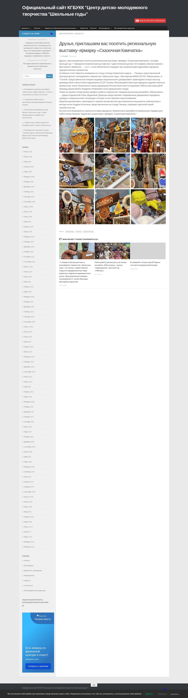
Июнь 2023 (28, 337)
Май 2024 (27, 282)
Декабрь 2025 (29, 187)
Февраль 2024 (29, 297)
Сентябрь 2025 (29, 202)
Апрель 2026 (29, 167)
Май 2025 (27, 222)
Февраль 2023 (29, 357)
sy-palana (64, 56)
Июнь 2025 (28, 217)
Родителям (84, 28)
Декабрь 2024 (29, 247)
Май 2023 (27, 342)
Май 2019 (27, 477)
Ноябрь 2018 (29, 487)
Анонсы (27, 561)
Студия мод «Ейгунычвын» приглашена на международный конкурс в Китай (37, 102)
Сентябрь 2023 (29, 322)
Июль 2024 (28, 272)
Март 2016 (28, 537)
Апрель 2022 (29, 392)
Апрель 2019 (29, 482)
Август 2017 (28, 527)
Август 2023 (28, 327)
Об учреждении (104, 28)
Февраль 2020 (29, 467)
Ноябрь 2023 (29, 312)
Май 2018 (27, 512)
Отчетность (28, 586)
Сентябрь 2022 (29, 372)
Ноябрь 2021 (29, 417)
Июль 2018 (28, 502)
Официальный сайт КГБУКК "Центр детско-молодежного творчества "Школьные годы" (85, 11)
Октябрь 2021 (29, 422)
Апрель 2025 (29, 227)
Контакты (93, 28)
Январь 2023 (29, 362)
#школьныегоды (88, 231)
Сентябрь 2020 (29, 447)
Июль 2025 (28, 212)
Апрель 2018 (29, 517)
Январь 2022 (29, 407)
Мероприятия (66, 34)
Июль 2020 (28, 452)
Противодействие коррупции (124, 28)
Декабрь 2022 (29, 367)
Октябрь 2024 (29, 257)
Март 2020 (28, 462)
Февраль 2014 (29, 542)
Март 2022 (28, 397)
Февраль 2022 (29, 402)
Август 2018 (28, 497)
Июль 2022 (28, 377)
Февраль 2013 (29, 547)
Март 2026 (28, 172)
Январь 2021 (29, 437)
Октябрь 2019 (29, 472)
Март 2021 (28, 432)
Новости (79, 34)
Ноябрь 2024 (29, 252)
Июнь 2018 (28, 507)
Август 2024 (28, 267)
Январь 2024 (29, 302)
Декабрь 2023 (29, 307)
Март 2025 (28, 232)
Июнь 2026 (28, 157)
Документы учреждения (33, 571)
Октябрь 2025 (29, 197)
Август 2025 (28, 207)
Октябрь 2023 (29, 317)
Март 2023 (28, 352)
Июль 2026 (28, 152)
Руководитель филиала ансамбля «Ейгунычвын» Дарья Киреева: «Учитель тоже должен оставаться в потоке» (37, 92)
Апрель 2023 (29, 347)
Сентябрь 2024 (29, 262)
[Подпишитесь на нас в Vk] (51, 33)
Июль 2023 (28, 332)
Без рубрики (28, 566)
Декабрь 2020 (29, 442)
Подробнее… (175, 694)
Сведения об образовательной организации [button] (60, 28)
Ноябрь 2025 (29, 192)
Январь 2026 (29, 182)
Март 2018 (28, 522)
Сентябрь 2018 (29, 492)
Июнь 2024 (28, 277)
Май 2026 (27, 162)
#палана (78, 231)
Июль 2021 (28, 427)
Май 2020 (27, 457)
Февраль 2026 (29, 177)
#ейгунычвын (70, 231)
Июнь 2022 (28, 382)
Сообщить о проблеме (38, 666)
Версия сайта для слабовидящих (152, 21)
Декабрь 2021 (29, 412)
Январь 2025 (29, 242)
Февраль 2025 (29, 237)
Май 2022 (27, 387)
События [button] (37, 28)
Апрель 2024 (29, 287)
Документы (25, 28)
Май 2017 (27, 532)
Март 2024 (28, 292)
